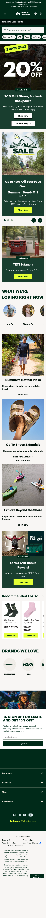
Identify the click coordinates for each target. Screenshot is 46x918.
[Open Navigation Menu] (5, 13)
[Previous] (33, 220)
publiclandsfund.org (21, 875)
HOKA (28, 674)
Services (6, 782)
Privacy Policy (28, 840)
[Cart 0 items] (41, 13)
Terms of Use (6, 840)
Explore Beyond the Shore (23, 510)
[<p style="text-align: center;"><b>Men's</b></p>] (9, 316)
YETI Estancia (23, 264)
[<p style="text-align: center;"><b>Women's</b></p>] (28, 316)
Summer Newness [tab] (12, 220)
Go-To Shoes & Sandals (23, 444)
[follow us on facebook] (15, 814)
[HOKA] (28, 670)
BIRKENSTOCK (9, 674)
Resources (7, 801)
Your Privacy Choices (30, 843)
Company (7, 773)
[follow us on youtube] (30, 814)
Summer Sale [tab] (5, 220)
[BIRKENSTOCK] (9, 670)
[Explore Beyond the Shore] (23, 505)
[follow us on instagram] (20, 814)
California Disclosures (15, 846)
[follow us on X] (25, 814)
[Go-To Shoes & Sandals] (23, 439)
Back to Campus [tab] (8, 220)
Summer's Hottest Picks (23, 380)
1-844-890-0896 (11, 861)
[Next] (40, 220)
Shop (4, 792)
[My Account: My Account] (35, 13)
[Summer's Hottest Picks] (23, 375)
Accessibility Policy (9, 843)
